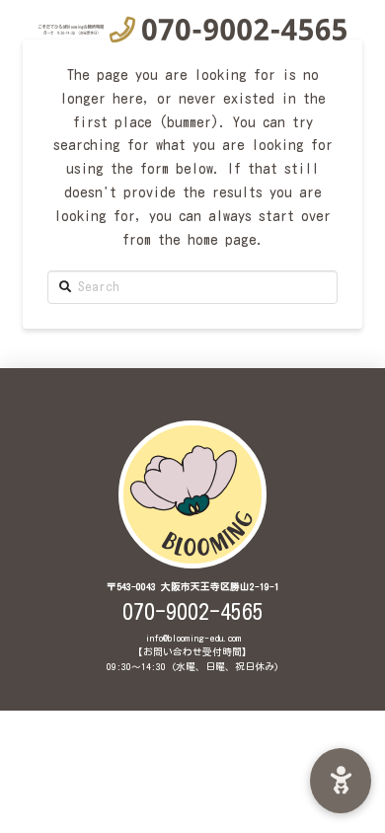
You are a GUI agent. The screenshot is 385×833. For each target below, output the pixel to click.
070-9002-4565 (193, 612)
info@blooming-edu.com (193, 638)
